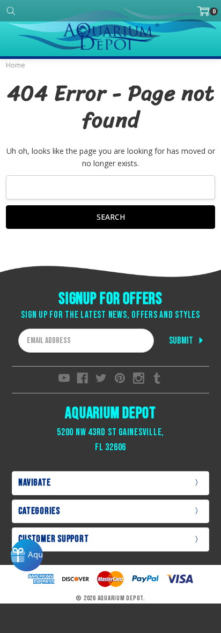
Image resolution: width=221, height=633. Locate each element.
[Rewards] (27, 555)
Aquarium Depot (110, 413)
